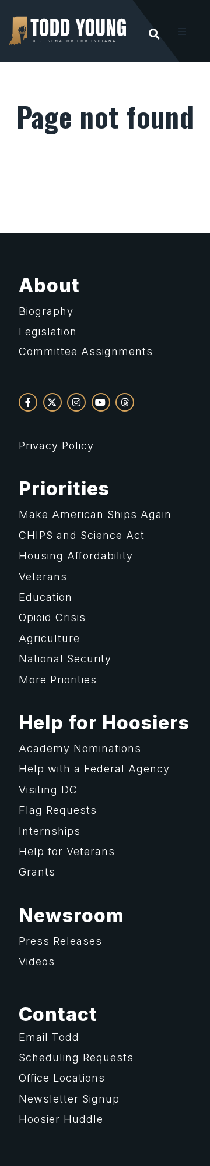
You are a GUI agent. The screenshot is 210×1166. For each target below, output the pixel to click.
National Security (65, 659)
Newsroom (71, 915)
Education (45, 597)
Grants (37, 872)
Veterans (43, 576)
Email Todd (49, 1037)
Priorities (64, 488)
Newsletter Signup (69, 1099)
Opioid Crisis (52, 617)
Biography (46, 311)
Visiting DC (48, 790)
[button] (182, 31)
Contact (58, 1014)
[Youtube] (101, 402)
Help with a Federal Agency (94, 769)
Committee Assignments (86, 351)
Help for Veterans (67, 851)
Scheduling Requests (76, 1057)
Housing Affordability (76, 556)
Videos (37, 961)
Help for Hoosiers (104, 722)
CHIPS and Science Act (82, 535)
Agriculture (49, 638)
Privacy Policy (56, 446)
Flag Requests (58, 810)
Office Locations (62, 1078)
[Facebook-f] (28, 402)
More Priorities (58, 680)
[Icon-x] (52, 402)
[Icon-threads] (125, 402)
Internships (49, 831)
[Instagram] (76, 402)
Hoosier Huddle (61, 1119)
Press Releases (60, 941)
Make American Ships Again (95, 514)
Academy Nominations (80, 748)
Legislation (48, 331)
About (49, 285)
